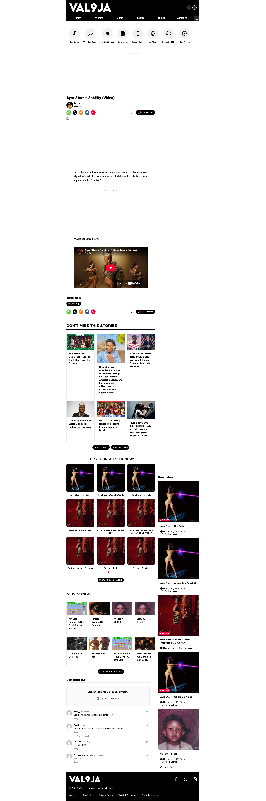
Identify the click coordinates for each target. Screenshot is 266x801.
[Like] (132, 112)
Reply (76, 719)
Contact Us (88, 795)
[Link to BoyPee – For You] (99, 643)
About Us (73, 795)
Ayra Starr (74, 304)
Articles (182, 18)
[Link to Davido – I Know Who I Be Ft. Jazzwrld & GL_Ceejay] (178, 615)
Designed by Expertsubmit (101, 788)
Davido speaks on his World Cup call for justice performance (80, 423)
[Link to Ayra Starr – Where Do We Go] (178, 672)
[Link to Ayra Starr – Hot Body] (178, 501)
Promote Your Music (151, 795)
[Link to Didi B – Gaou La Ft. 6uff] (77, 643)
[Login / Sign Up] (194, 7)
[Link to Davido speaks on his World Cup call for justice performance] (80, 409)
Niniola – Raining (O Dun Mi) (97, 622)
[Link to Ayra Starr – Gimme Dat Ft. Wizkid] (178, 558)
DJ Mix (140, 18)
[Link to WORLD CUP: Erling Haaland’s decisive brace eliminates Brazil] (111, 409)
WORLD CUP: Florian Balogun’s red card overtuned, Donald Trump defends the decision (140, 360)
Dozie (77, 103)
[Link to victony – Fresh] (145, 608)
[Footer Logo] (85, 779)
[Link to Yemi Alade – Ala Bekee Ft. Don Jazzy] (145, 643)
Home (78, 18)
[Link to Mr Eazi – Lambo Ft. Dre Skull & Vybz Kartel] (77, 608)
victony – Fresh (168, 753)
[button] (108, 572)
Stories (99, 18)
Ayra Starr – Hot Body (172, 526)
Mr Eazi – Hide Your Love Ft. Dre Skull (122, 656)
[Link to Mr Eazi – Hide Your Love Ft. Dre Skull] (122, 643)
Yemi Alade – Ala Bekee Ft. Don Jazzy (144, 656)
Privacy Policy (106, 795)
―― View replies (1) (82, 736)
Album (161, 18)
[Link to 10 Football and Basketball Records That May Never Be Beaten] (80, 342)
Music (120, 18)
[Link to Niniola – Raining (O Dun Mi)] (99, 608)
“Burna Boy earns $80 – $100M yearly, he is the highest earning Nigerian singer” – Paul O (140, 429)
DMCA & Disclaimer (127, 795)
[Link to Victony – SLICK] (122, 608)
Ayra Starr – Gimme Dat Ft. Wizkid (178, 583)
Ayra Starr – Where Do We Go (176, 697)
